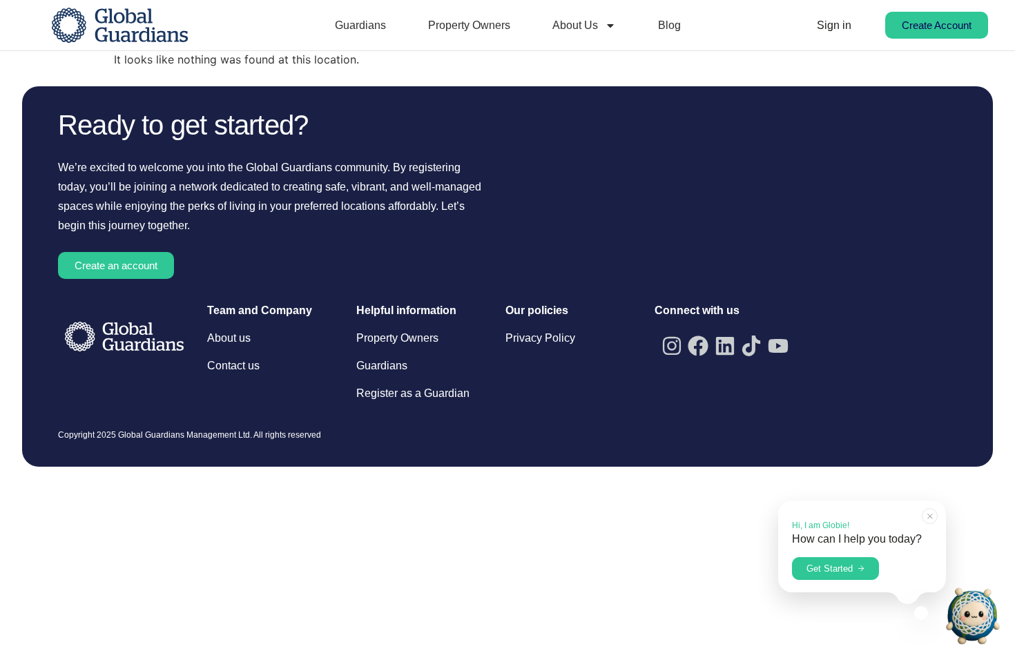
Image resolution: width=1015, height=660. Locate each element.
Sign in (834, 25)
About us (229, 338)
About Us (575, 25)
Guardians (360, 25)
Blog (669, 25)
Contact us (233, 365)
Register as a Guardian (413, 393)
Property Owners (469, 25)
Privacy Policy (540, 338)
